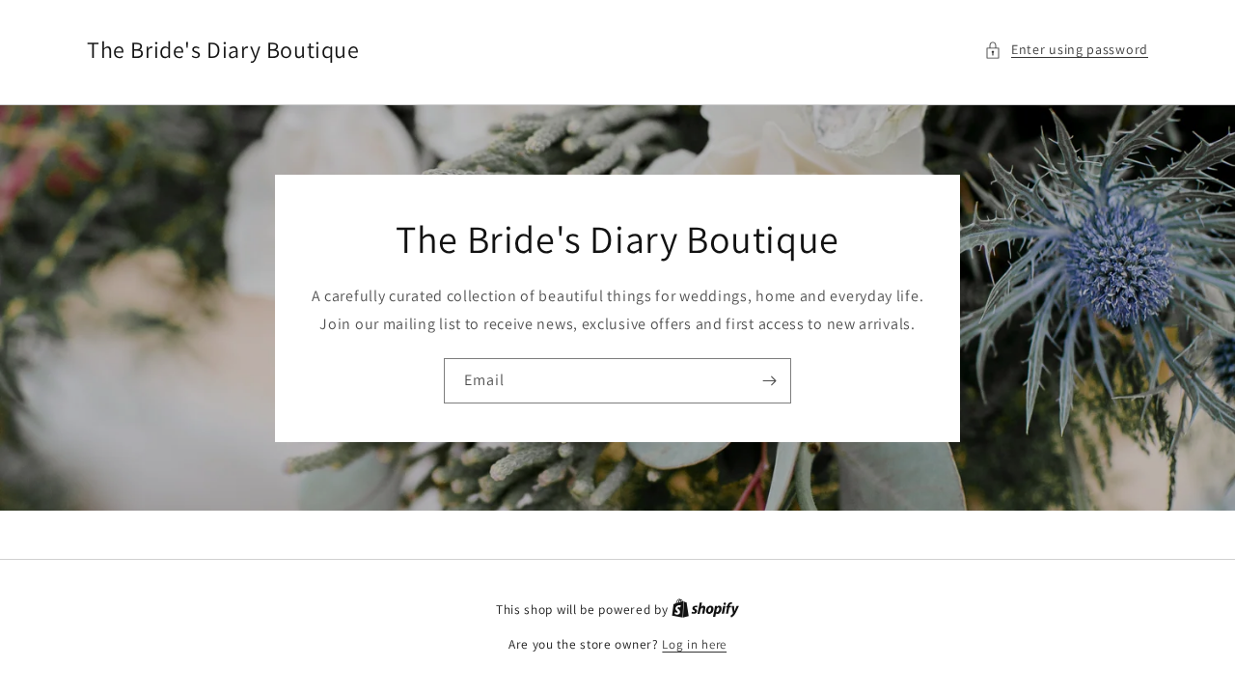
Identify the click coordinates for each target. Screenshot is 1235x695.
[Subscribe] (769, 380)
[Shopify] (705, 609)
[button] (1066, 50)
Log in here (694, 644)
